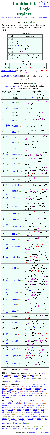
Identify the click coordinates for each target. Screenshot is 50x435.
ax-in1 (26, 386)
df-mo (41, 403)
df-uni (36, 412)
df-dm (35, 416)
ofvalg (24, 426)
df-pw (4, 412)
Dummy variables (12, 86)
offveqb (35, 428)
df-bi (31, 401)
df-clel (23, 405)
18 (7, 198)
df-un (27, 410)
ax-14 (42, 393)
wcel (16, 376)
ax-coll (13, 395)
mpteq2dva (16, 355)
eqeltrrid (15, 185)
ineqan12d (16, 226)
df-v (37, 407)
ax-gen (19, 389)
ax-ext (4, 395)
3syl (13, 198)
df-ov (40, 421)
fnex (13, 102)
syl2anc (15, 108)
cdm (15, 378)
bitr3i (14, 310)
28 (7, 278)
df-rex (12, 407)
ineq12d (15, 154)
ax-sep (22, 395)
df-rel (10, 416)
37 (7, 334)
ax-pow (32, 395)
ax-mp (29, 384)
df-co (27, 416)
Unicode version (44, 17)
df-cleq (14, 405)
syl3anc (15, 292)
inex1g (15, 179)
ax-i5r (34, 393)
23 (7, 227)
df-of (14, 268)
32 (7, 309)
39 (7, 349)
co (7, 381)
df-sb (26, 403)
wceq (6, 376)
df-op (28, 412)
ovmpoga (16, 280)
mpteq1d (15, 171)
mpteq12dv (16, 257)
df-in (35, 410)
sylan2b (15, 348)
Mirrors (3, 17)
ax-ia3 (18, 386)
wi (36, 373)
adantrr (15, 322)
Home (10, 17)
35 (7, 322)
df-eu (33, 403)
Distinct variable (8, 70)
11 (9, 148)
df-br (10, 414)
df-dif (19, 410)
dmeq (14, 213)
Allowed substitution (10, 76)
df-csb (10, 410)
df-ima (13, 419)
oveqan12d (16, 246)
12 (7, 155)
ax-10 (9, 391)
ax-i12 (26, 391)
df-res (4, 419)
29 (7, 281)
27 (7, 258)
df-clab (5, 405)
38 (7, 342)
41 (7, 366)
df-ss (42, 410)
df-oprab (5, 423)
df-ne (40, 405)
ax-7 (11, 389)
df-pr (20, 412)
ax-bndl (35, 391)
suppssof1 (16, 428)
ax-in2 (34, 386)
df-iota (21, 419)
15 (7, 171)
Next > (46, 4)
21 (7, 292)
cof (15, 381)
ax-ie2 (37, 389)
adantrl (15, 334)
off (32, 426)
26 (7, 247)
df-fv (32, 421)
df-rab (29, 407)
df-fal (10, 403)
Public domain (30, 432)
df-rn (43, 416)
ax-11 (17, 391)
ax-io (42, 386)
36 (7, 340)
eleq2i (14, 299)
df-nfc (32, 405)
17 (7, 186)
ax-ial (25, 393)
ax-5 (4, 389)
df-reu (21, 407)
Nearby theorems (43, 6)
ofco (26, 428)
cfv (33, 378)
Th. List (25, 17)
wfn (25, 378)
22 (7, 225)
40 (7, 355)
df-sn (12, 412)
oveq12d (15, 341)
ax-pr (41, 395)
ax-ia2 (10, 386)
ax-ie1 (28, 389)
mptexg (15, 191)
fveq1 (14, 233)
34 (7, 347)
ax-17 (9, 393)
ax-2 (40, 384)
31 (7, 361)
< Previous (43, 2)
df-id (37, 414)
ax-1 (35, 384)
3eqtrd (14, 363)
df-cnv (18, 416)
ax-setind (5, 398)
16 (7, 205)
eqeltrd (15, 206)
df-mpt (28, 414)
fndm (14, 131)
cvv (24, 376)
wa (42, 373)
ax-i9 (17, 393)
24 (7, 255)
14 (7, 164)
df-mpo (15, 423)
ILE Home (17, 17)
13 (7, 161)
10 (7, 152)
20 (7, 207)
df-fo (16, 421)
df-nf (18, 403)
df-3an (38, 401)
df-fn (39, 419)
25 (7, 245)
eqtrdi (14, 163)
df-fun (30, 419)
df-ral (4, 407)
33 (7, 312)
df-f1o (24, 421)
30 (7, 294)
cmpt (4, 378)
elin (13, 305)
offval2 (5, 428)
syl (13, 137)
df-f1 (8, 421)
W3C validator (44, 432)
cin (33, 376)
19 (7, 200)
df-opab (19, 414)
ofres (39, 426)
